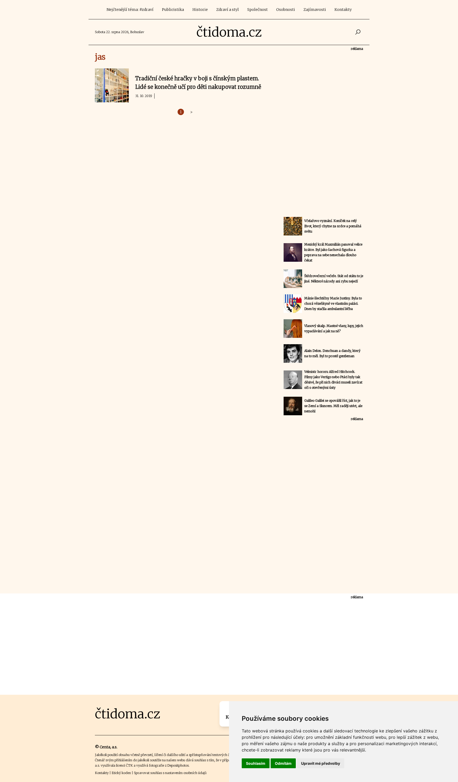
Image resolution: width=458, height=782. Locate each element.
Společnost (257, 9)
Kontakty (343, 9)
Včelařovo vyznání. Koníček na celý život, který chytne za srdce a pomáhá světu (332, 226)
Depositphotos (178, 765)
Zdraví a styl (227, 9)
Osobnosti (285, 9)
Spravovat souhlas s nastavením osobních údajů (170, 773)
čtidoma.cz (229, 32)
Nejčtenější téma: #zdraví (130, 9)
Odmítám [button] (283, 763)
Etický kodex (121, 773)
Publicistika (173, 9)
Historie (200, 9)
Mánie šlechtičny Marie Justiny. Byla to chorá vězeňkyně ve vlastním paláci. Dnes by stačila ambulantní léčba (333, 303)
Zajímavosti (314, 9)
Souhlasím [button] (255, 763)
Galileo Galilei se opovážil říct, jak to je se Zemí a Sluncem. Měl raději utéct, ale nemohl (333, 406)
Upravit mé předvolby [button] (320, 763)
